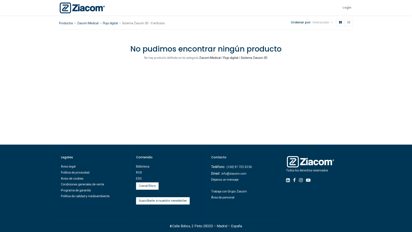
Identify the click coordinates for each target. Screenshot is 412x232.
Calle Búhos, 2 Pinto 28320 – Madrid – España (207, 226)
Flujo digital (110, 23)
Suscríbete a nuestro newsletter (163, 200)
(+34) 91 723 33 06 (239, 167)
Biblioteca (142, 166)
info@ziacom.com (233, 173)
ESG (139, 178)
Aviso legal (68, 166)
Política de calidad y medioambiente (85, 196)
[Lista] (348, 22)
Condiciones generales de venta (82, 184)
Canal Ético (147, 186)
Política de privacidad (75, 172)
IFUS (139, 172)
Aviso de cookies (72, 178)
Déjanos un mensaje (225, 179)
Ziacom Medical (87, 23)
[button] (323, 22)
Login (347, 7)
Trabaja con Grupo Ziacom (229, 191)
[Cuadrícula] (340, 22)
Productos (66, 23)
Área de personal (222, 197)
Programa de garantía (76, 190)
